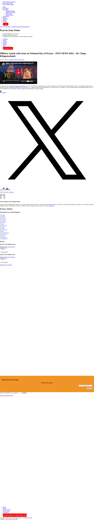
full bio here (51, 205)
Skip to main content (7, 3)
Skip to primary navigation (9, 1)
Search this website (4, 393)
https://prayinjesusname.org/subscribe (18, 86)
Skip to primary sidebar (8, 4)
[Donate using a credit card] (7, 246)
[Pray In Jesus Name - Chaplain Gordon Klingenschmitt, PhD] (14, 26)
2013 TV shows (10, 192)
